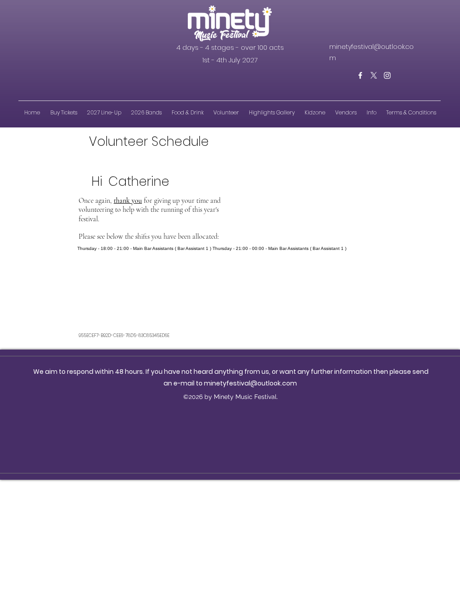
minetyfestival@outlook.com (250, 383)
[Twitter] (373, 75)
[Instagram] (387, 75)
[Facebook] (360, 75)
